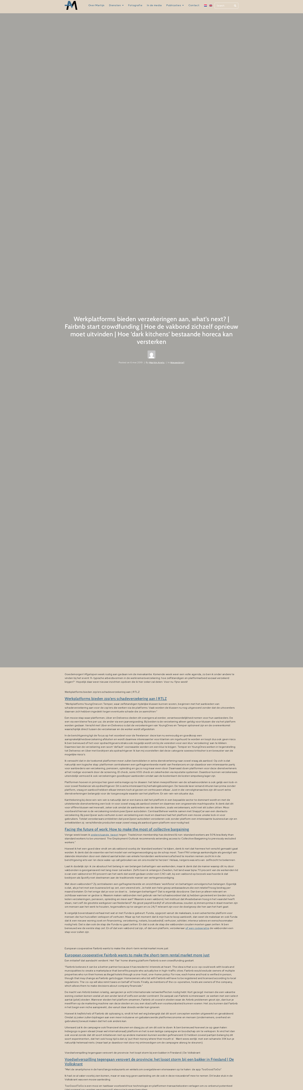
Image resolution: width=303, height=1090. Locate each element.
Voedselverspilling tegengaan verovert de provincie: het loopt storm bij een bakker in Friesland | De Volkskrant (149, 1061)
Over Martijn (96, 5)
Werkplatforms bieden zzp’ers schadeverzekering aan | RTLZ (116, 698)
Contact (193, 5)
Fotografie (135, 5)
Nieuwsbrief (177, 362)
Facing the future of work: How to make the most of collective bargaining (127, 829)
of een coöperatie (197, 928)
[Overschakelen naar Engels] (210, 5)
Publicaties (173, 5)
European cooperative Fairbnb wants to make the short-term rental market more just (137, 955)
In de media (154, 5)
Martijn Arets (157, 362)
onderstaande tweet (104, 834)
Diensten (115, 5)
